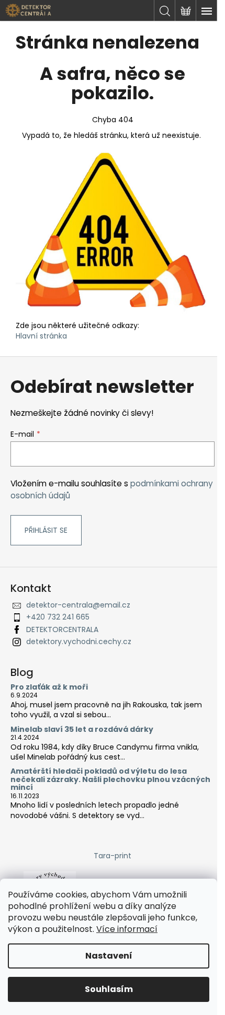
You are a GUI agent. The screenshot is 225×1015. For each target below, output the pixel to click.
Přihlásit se (46, 530)
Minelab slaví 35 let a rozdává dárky (81, 729)
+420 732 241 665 (57, 617)
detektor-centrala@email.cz (78, 605)
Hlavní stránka (41, 336)
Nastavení (108, 956)
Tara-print (112, 855)
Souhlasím (109, 989)
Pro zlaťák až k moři (49, 687)
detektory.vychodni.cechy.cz (78, 641)
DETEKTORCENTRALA (62, 629)
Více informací (127, 929)
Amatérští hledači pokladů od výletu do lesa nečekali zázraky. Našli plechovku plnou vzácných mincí (110, 779)
